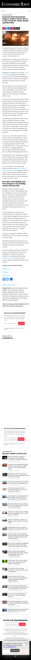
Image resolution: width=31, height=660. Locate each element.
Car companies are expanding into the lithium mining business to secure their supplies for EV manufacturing (18, 497)
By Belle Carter (17, 461)
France (7, 296)
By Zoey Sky (16, 478)
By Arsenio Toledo (18, 485)
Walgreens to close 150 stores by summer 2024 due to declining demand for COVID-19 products (18, 475)
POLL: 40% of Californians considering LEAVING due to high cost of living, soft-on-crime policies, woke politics (18, 545)
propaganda (14, 298)
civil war (21, 290)
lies (16, 296)
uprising (10, 300)
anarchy (14, 288)
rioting (25, 298)
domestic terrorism (15, 294)
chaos (9, 290)
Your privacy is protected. (9, 328)
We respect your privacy (22, 633)
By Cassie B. (16, 470)
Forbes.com (5, 275)
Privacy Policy (12, 647)
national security (23, 296)
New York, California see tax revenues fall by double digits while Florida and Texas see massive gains (18, 505)
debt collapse (19, 292)
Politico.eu (5, 272)
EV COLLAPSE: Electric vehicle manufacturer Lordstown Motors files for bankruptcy (18, 570)
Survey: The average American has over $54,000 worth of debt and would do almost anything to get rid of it (18, 587)
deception (5, 294)
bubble (4, 290)
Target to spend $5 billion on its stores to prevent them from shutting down (18, 482)
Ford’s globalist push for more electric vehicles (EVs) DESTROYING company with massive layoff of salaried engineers (17, 579)
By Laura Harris (17, 524)
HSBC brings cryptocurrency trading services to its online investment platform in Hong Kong (17, 562)
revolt (20, 298)
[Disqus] (15, 361)
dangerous (11, 292)
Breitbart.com (6, 269)
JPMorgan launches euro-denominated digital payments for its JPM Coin (18, 610)
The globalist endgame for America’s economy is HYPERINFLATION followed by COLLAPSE (18, 603)
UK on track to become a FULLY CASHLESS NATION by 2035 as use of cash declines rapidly (17, 489)
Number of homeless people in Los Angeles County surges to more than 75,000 (18, 521)
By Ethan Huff (17, 530)
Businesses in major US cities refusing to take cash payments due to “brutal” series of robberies (18, 513)
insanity (12, 296)
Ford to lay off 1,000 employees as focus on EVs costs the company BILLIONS (17, 595)
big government (22, 288)
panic (4, 298)
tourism (4, 300)
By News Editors (17, 540)
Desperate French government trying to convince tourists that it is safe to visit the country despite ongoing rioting (18, 467)
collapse (4, 292)
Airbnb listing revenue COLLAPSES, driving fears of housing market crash (18, 528)
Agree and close (15, 650)
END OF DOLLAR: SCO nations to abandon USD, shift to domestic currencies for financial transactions (17, 458)
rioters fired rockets (8, 258)
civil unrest (15, 290)
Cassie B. (12, 25)
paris (8, 298)
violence (15, 300)
